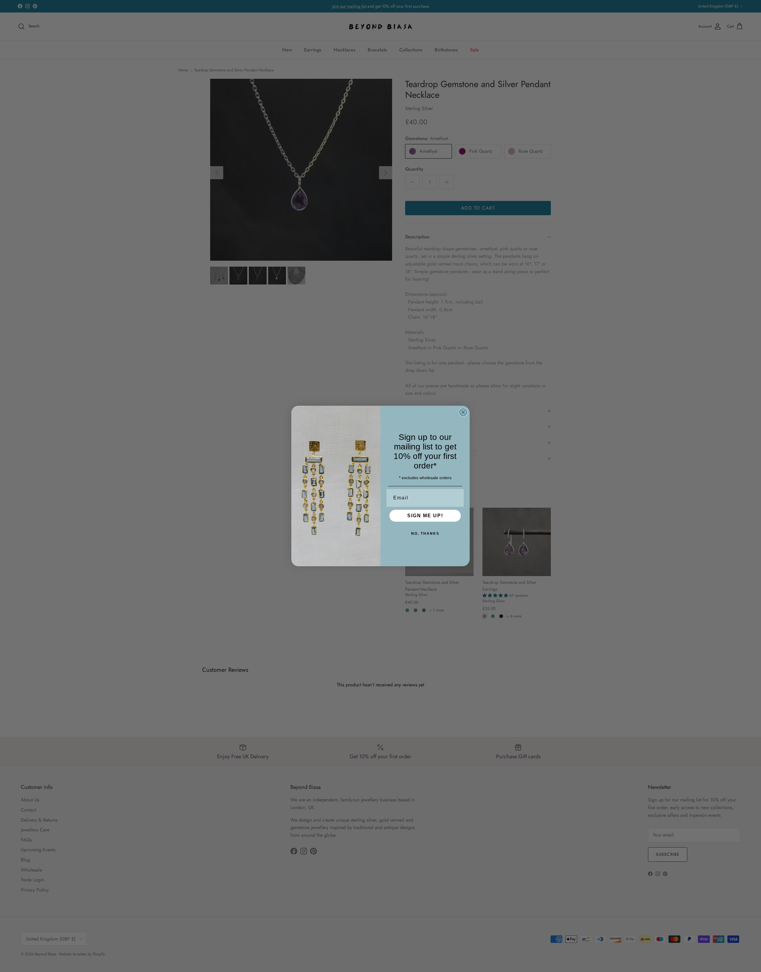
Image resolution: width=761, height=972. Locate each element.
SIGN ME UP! (425, 515)
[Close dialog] (463, 412)
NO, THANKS (425, 533)
